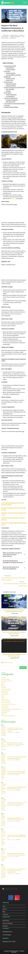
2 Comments (17, 805)
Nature (21, 35)
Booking (3, 686)
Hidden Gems (14, 35)
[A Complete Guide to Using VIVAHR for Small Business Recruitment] (3, 788)
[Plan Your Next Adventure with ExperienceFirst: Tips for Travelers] (3, 744)
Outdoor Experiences (11, 94)
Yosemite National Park (10, 66)
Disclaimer (5, 926)
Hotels (2, 696)
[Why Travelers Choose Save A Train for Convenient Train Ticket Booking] (3, 804)
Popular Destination (15, 36)
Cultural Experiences (6, 689)
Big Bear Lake (7, 76)
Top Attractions (10, 67)
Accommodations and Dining (13, 75)
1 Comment (17, 760)
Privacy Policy (6, 920)
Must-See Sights (10, 89)
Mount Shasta (7, 93)
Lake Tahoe (7, 71)
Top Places (13, 38)
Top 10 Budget (4, 707)
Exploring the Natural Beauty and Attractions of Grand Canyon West (16, 854)
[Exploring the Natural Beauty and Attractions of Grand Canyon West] (3, 855)
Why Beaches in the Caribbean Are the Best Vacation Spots (14, 655)
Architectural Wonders (6, 681)
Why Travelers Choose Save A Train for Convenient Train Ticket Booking (17, 803)
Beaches (3, 682)
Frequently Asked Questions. (11, 107)
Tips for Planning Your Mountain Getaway (14, 103)
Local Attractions (10, 96)
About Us (5, 909)
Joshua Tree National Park (10, 98)
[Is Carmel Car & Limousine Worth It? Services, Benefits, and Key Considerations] (3, 871)
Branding (3, 687)
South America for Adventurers (8, 704)
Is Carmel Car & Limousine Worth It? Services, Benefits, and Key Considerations (16, 870)
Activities (8, 91)
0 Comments (17, 732)
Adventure (6, 35)
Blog (2, 684)
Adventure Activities (11, 84)
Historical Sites (4, 694)
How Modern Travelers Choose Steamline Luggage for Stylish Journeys (15, 729)
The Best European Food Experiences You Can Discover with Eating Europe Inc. (16, 836)
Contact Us (5, 914)
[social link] (10, 897)
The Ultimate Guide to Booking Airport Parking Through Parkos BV (16, 757)
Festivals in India (5, 691)
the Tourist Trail (4, 706)
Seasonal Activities (10, 73)
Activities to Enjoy (10, 78)
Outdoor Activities (10, 69)
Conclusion (7, 105)
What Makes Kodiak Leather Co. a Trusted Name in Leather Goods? (15, 818)
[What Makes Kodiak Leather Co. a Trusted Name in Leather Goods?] (3, 819)
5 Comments (17, 873)
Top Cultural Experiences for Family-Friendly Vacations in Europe (14, 610)
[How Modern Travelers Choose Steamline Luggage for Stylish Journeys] (3, 730)
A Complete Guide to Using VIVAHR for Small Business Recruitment (16, 787)
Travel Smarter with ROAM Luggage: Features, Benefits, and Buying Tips (16, 772)
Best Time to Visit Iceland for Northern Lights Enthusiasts (14, 633)
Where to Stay (9, 80)
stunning (14, 198)
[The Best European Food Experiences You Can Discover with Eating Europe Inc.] (3, 837)
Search (23, 667)
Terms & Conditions (7, 923)
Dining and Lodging (11, 85)
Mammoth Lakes (8, 82)
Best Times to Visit (10, 101)
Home (4, 906)
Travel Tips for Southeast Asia (8, 715)
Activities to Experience (12, 100)
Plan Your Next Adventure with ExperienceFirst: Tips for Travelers (15, 743)
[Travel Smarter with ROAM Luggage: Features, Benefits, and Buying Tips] (3, 773)
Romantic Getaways (6, 702)
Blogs (4, 911)
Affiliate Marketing (5, 679)
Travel (2, 714)
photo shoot (4, 36)
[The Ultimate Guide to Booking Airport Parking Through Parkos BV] (3, 758)
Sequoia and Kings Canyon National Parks (14, 87)
